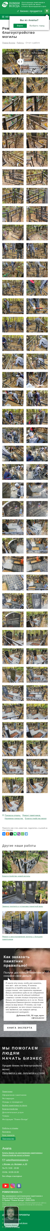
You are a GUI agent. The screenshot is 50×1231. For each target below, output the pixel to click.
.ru (12, 1192)
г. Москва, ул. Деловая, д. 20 (14, 1164)
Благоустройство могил (36, 818)
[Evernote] (15, 833)
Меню (8, 17)
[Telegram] (26, 833)
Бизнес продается (31, 11)
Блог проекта (8, 1135)
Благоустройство (10, 1109)
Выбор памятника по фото (14, 1105)
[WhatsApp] (22, 833)
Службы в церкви (12, 1227)
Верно (20, 26)
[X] (11, 833)
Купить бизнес (11, 1225)
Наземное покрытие (14, 818)
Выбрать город (37, 26)
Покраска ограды (12, 815)
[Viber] (18, 833)
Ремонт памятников (31, 815)
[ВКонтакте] (3, 833)
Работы (20, 43)
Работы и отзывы (10, 1128)
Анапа (6, 1148)
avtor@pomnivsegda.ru (17, 1160)
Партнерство (8, 1139)
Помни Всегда (8, 43)
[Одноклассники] (7, 833)
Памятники (7, 1091)
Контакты (6, 1132)
